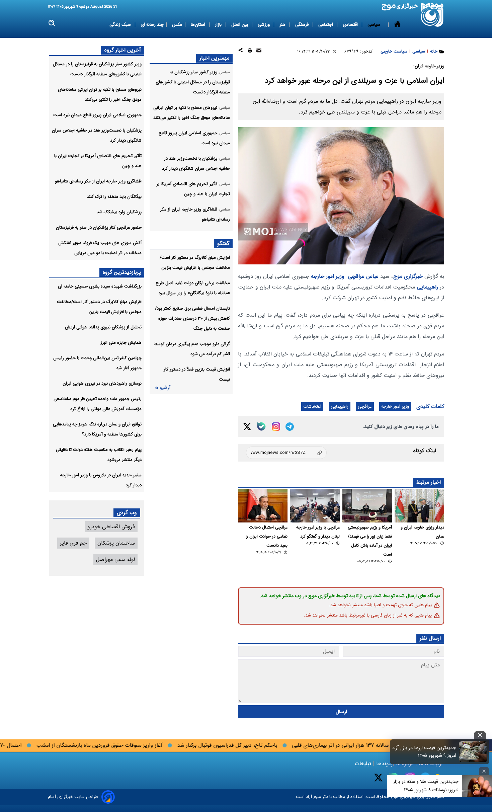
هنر (283, 24)
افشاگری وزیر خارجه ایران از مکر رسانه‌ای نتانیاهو (98, 181)
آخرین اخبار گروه (122, 50)
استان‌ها (199, 24)
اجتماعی (326, 24)
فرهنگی (302, 24)
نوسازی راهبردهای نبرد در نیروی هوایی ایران (102, 383)
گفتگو (223, 243)
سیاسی (374, 24)
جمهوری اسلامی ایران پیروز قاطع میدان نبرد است (97, 114)
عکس (177, 24)
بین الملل (240, 24)
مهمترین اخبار (214, 58)
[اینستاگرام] (276, 426)
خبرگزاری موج (408, 276)
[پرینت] (249, 51)
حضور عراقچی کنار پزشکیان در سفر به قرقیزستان (99, 227)
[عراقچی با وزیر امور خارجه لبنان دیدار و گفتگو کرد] (315, 505)
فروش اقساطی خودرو (111, 526)
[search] (52, 23)
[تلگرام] (289, 426)
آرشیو (165, 388)
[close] (480, 735)
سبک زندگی (120, 24)
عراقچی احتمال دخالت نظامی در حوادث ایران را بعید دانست (267, 536)
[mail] (258, 51)
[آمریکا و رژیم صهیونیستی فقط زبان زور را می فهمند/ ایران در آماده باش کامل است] (367, 505)
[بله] (261, 426)
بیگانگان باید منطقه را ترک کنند (114, 196)
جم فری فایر (73, 543)
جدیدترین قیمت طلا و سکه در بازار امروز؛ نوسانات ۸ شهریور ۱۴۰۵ (426, 786)
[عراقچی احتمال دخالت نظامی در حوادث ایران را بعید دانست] (263, 505)
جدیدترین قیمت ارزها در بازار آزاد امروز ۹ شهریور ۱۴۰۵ (424, 751)
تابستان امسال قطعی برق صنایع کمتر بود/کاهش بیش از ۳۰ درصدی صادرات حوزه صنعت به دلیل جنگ (192, 318)
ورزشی (264, 24)
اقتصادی (351, 24)
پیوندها (384, 763)
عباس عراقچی (363, 276)
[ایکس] (247, 426)
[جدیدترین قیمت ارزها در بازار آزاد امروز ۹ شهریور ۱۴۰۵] (473, 751)
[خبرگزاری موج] (432, 14)
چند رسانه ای (152, 24)
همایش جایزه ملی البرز (121, 342)
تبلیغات (364, 763)
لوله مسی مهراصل (115, 559)
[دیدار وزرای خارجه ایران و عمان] (419, 505)
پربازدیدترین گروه (122, 272)
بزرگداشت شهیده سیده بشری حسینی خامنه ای (100, 286)
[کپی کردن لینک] (286, 452)
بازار (219, 24)
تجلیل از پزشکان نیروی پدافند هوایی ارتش (103, 327)
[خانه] (397, 25)
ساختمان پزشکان (116, 543)
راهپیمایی (427, 287)
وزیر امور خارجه (327, 276)
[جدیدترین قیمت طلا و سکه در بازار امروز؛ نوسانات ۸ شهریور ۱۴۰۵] (477, 786)
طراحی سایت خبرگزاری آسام (73, 796)
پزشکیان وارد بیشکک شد (119, 212)
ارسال (341, 712)
